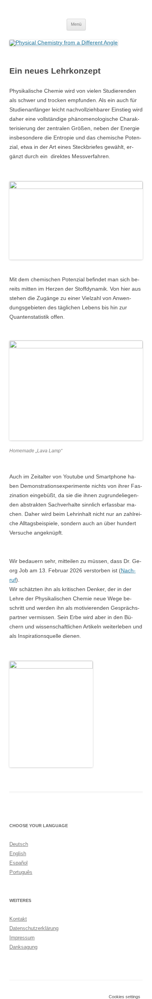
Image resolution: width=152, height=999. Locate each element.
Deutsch (18, 844)
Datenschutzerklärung (33, 928)
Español (18, 863)
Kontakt (18, 919)
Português (20, 872)
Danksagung (23, 947)
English (17, 853)
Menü (76, 24)
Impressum (22, 938)
